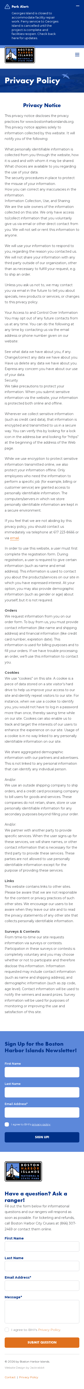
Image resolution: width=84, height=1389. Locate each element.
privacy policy (41, 1124)
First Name (13, 1063)
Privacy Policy (49, 1330)
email (14, 538)
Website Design (15, 1367)
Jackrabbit (37, 1367)
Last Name (13, 1084)
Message (13, 1297)
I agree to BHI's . (31, 1124)
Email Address (16, 1104)
